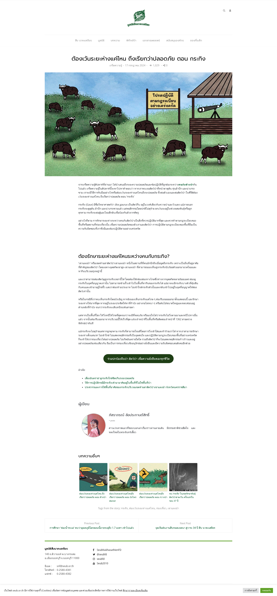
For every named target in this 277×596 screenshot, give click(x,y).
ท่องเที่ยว (161, 508)
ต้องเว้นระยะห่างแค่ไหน (142, 508)
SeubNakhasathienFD (109, 549)
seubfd (101, 558)
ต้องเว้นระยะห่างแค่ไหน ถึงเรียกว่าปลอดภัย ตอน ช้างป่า (93, 495)
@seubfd (102, 554)
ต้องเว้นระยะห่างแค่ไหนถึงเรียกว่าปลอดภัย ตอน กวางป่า (153, 495)
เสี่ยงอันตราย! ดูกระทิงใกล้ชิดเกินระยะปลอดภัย (109, 378)
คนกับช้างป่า (186, 184)
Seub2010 (102, 563)
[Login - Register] (230, 10)
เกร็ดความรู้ (115, 65)
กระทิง (124, 508)
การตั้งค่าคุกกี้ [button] (251, 590)
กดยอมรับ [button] (266, 590)
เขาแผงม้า (173, 508)
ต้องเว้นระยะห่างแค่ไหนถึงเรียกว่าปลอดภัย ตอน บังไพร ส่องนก (122, 497)
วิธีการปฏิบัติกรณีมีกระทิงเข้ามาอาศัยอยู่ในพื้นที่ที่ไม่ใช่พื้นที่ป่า (118, 382)
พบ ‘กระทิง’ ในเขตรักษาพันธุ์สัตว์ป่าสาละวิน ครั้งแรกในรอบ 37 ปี (182, 497)
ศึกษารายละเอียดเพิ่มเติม (135, 590)
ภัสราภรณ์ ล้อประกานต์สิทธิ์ (129, 415)
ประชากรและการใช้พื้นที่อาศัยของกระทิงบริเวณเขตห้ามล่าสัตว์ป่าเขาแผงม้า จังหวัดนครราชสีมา (136, 387)
